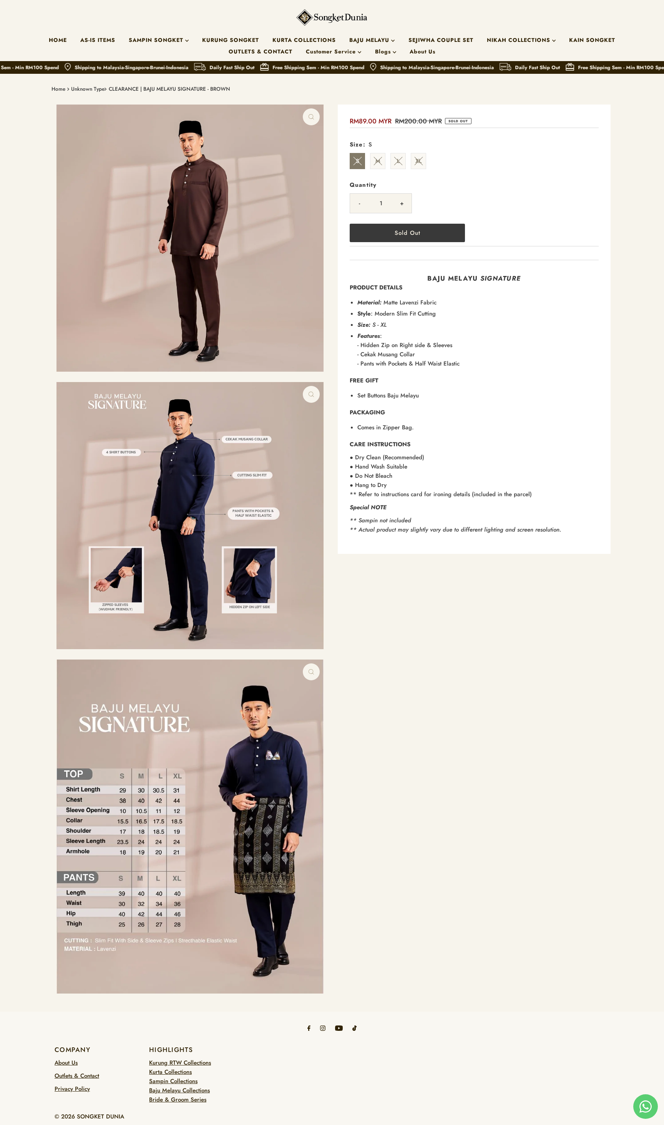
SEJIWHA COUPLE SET (440, 40)
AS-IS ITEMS (97, 40)
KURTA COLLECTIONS (304, 40)
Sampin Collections (173, 1081)
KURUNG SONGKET (230, 40)
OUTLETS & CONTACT (260, 51)
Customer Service (332, 51)
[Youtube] (339, 1027)
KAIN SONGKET (592, 40)
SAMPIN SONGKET (157, 40)
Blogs (384, 51)
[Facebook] (308, 1027)
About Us (422, 51)
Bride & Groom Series (177, 1099)
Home (58, 89)
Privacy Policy (72, 1089)
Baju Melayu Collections (179, 1090)
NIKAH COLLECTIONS (519, 40)
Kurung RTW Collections (180, 1063)
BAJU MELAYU (370, 40)
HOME (58, 40)
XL (418, 161)
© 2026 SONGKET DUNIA (89, 1116)
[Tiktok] (354, 1027)
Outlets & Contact (77, 1076)
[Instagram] (322, 1027)
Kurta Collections (170, 1072)
